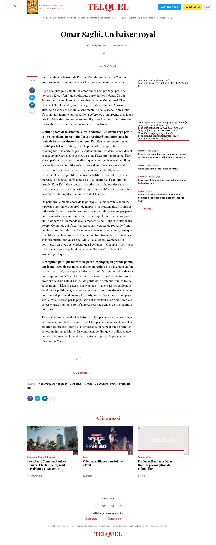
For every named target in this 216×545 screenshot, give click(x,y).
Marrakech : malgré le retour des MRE (158, 168)
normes (87, 383)
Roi (29, 387)
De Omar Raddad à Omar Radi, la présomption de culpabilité (155, 465)
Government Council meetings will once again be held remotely (162, 182)
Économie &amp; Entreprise (41, 457)
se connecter (193, 7)
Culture (132, 18)
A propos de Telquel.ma (87, 526)
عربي (207, 6)
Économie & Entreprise (98, 18)
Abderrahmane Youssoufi (53, 383)
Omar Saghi (108, 66)
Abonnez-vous (169, 7)
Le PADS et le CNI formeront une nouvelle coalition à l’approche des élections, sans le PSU (161, 197)
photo (113, 383)
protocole (124, 383)
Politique (71, 18)
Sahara (81, 18)
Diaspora (164, 18)
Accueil (47, 18)
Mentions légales (136, 526)
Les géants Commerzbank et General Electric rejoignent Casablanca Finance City (46, 465)
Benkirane (75, 383)
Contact (164, 526)
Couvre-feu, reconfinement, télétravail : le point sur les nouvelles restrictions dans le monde (162, 156)
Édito (85, 457)
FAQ (72, 526)
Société (116, 18)
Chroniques (94, 45)
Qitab (124, 18)
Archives (153, 18)
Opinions (142, 18)
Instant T (142, 151)
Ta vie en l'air (144, 457)
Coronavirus (59, 18)
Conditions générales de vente (112, 526)
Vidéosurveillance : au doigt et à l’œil (103, 463)
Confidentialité (152, 526)
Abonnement (62, 526)
